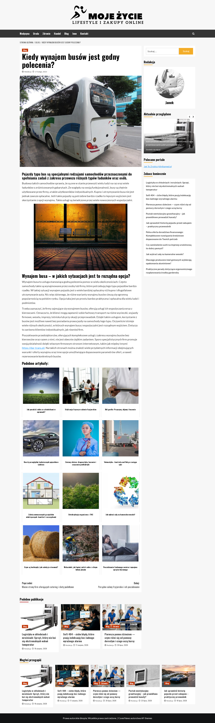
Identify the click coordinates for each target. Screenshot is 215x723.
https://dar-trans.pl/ (33, 347)
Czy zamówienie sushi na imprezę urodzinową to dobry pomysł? (168, 246)
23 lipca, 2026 (146, 700)
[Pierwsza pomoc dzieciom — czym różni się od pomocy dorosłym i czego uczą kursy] (121, 617)
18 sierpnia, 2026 (41, 648)
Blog (66, 33)
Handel (57, 33)
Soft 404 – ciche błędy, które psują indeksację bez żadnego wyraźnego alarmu (78, 637)
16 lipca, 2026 (182, 700)
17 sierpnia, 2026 (82, 645)
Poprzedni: (48, 585)
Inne (74, 33)
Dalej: (118, 585)
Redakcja (27, 72)
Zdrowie (46, 33)
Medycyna (24, 33)
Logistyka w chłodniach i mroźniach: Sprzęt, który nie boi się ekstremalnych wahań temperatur (39, 639)
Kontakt (84, 33)
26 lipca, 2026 (122, 645)
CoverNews (124, 718)
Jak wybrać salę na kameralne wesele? (165, 254)
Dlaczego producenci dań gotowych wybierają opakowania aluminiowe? (168, 262)
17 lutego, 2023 (41, 72)
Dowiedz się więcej (153, 149)
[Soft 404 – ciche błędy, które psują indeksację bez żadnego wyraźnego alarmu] (80, 617)
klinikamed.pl (165, 166)
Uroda (36, 33)
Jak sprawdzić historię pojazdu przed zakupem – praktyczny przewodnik (169, 225)
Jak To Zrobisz (151, 166)
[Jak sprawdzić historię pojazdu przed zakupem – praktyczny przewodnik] (178, 676)
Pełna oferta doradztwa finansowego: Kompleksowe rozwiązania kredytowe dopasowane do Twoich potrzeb (165, 235)
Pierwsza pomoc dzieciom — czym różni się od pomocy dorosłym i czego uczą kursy (120, 637)
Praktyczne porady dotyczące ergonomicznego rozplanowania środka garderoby (169, 271)
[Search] (193, 33)
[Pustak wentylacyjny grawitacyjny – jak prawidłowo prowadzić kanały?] (143, 676)
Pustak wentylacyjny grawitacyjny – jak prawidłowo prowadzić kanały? (165, 215)
